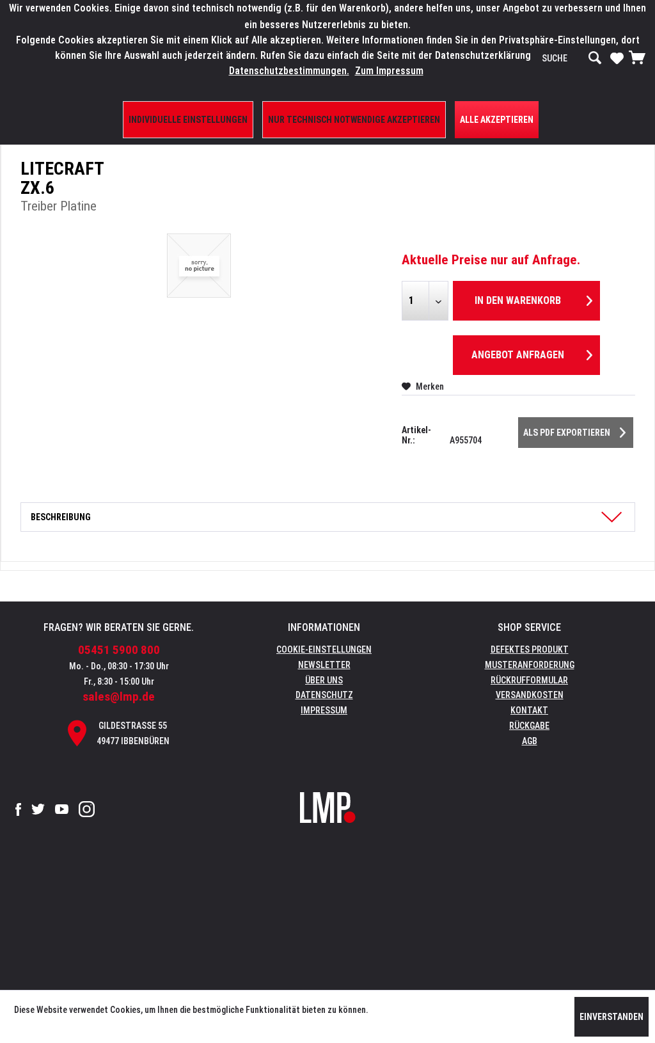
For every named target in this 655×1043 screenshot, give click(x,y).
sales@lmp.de (119, 696)
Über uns (324, 680)
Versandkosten (530, 695)
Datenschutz (324, 695)
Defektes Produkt (530, 649)
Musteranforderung (529, 665)
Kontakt (529, 710)
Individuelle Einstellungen (188, 120)
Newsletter (324, 665)
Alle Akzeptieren (496, 120)
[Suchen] (595, 58)
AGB (529, 741)
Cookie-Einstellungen (324, 649)
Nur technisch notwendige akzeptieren (354, 120)
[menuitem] (572, 58)
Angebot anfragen (517, 355)
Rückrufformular (529, 680)
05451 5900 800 (119, 649)
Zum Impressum (389, 71)
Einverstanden (611, 1017)
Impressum (324, 710)
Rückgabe (529, 726)
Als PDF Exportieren (566, 432)
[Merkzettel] (617, 57)
